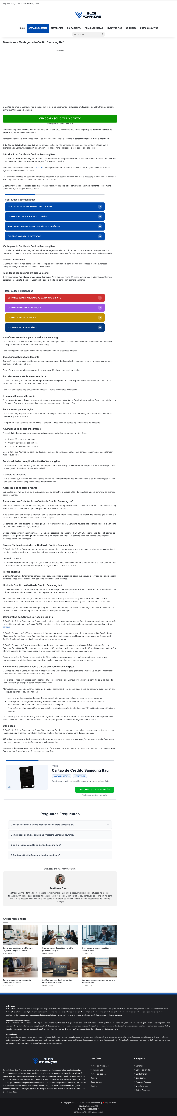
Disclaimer (94, 1086)
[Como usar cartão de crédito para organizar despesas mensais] (20, 935)
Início (22, 28)
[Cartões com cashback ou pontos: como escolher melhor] (60, 967)
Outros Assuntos (149, 28)
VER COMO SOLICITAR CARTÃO (94, 789)
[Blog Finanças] (88, 15)
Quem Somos (96, 1082)
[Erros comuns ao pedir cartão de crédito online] (99, 935)
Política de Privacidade (99, 1066)
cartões (6, 627)
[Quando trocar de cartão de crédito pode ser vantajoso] (60, 935)
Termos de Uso (96, 1070)
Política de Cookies (98, 1074)
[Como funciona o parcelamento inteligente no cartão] (20, 967)
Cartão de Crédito (37, 28)
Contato (93, 1078)
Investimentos (114, 28)
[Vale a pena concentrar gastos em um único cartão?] (99, 967)
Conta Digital (74, 28)
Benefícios (131, 28)
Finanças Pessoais (94, 28)
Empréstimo (57, 28)
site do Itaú (39, 167)
